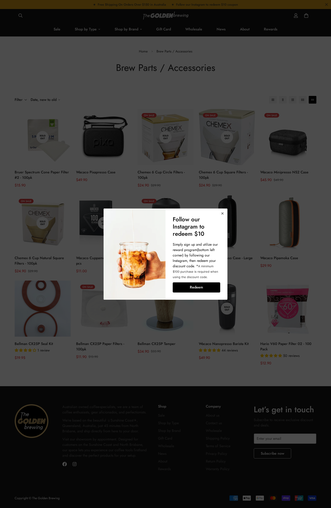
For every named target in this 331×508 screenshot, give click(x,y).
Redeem (196, 287)
